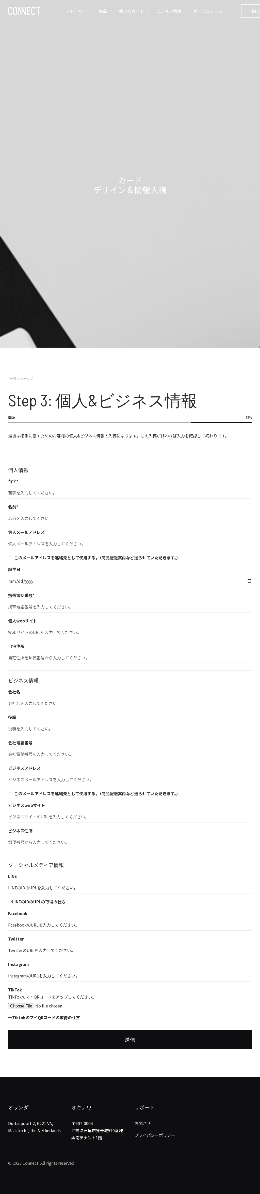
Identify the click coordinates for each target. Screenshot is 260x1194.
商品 (103, 11)
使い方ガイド (131, 11)
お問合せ (143, 1123)
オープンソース (208, 11)
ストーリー (76, 11)
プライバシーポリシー (155, 1135)
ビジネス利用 (169, 11)
